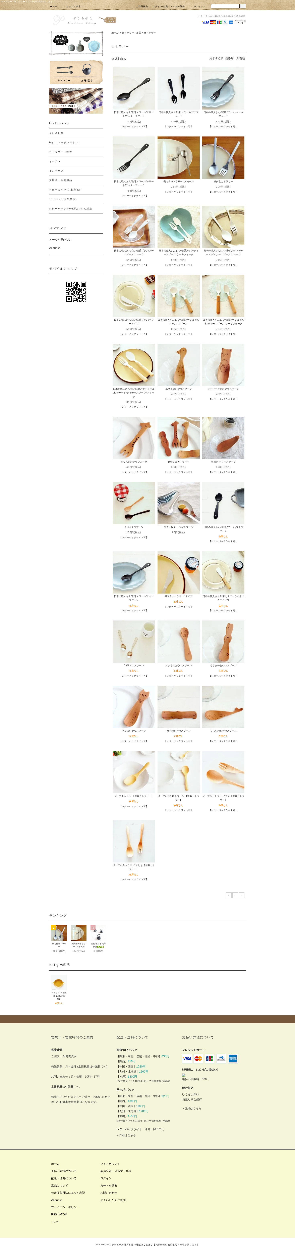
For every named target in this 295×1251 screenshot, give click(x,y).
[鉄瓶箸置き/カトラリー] (76, 72)
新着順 (240, 58)
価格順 (229, 58)
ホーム (115, 32)
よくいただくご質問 (113, 1200)
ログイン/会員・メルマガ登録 (169, 6)
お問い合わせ (108, 1192)
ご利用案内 (142, 6)
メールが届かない (60, 239)
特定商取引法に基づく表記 (68, 1192)
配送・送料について (63, 1178)
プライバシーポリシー (65, 1207)
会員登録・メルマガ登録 (115, 1171)
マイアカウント (110, 1163)
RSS (54, 1214)
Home (53, 6)
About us (54, 247)
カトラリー (150, 32)
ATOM (63, 1214)
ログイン (106, 1178)
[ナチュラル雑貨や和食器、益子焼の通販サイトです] (84, 19)
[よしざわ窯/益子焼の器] (76, 43)
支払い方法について (63, 1171)
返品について (59, 1185)
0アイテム (200, 6)
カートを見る (108, 1185)
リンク (55, 1221)
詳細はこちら (127, 1135)
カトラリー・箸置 (131, 32)
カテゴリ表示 (73, 6)
